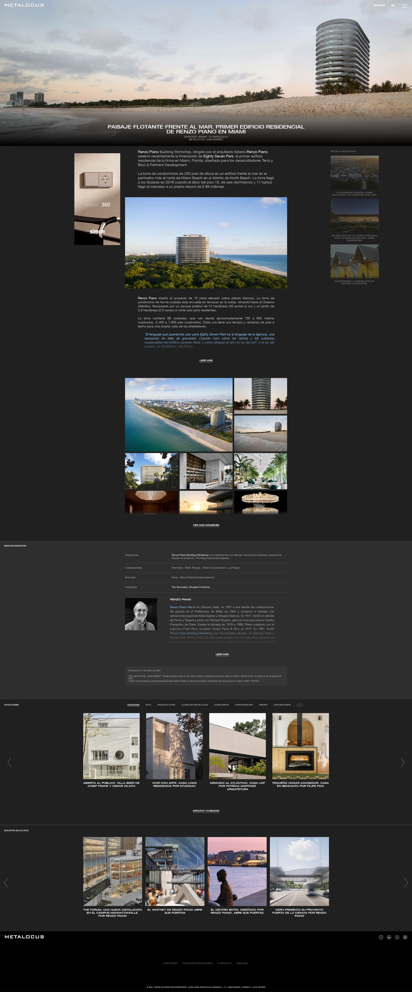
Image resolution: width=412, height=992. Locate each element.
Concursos (221, 705)
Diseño (263, 705)
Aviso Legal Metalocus (199, 987)
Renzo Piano (148, 152)
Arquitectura (166, 705)
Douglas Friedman (199, 587)
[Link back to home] (24, 6)
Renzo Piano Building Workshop (190, 555)
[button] (9, 762)
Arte (148, 705)
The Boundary (180, 587)
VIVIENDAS (133, 705)
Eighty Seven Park (218, 156)
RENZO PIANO (180, 599)
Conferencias (244, 705)
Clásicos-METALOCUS (194, 705)
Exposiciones (282, 705)
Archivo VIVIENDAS (206, 811)
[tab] (133, 705)
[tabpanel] (206, 763)
